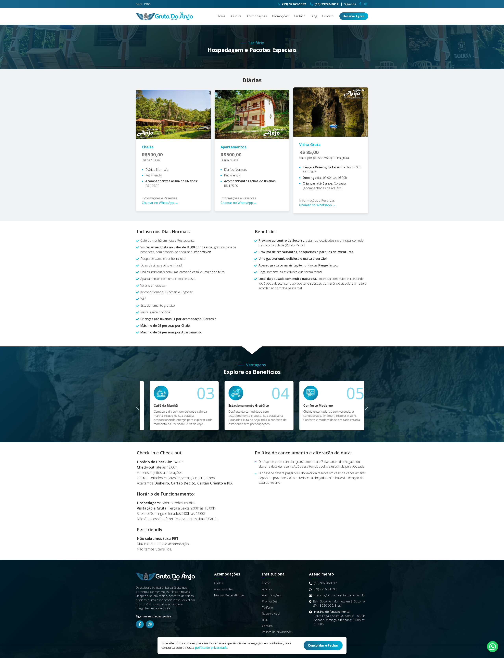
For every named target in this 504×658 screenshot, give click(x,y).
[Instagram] (365, 4)
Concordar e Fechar (323, 645)
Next (365, 406)
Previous (139, 406)
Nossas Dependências (229, 595)
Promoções (280, 16)
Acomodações (256, 16)
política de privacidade (211, 647)
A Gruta (236, 16)
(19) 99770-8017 (326, 4)
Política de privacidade (277, 632)
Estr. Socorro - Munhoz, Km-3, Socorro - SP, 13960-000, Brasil (340, 603)
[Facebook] (360, 4)
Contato (328, 16)
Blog (314, 16)
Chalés (218, 583)
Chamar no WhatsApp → (160, 202)
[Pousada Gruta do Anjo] (164, 16)
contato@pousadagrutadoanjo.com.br (339, 595)
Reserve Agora (353, 16)
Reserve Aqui (271, 613)
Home (221, 16)
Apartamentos (223, 589)
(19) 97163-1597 (293, 4)
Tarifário (300, 16)
